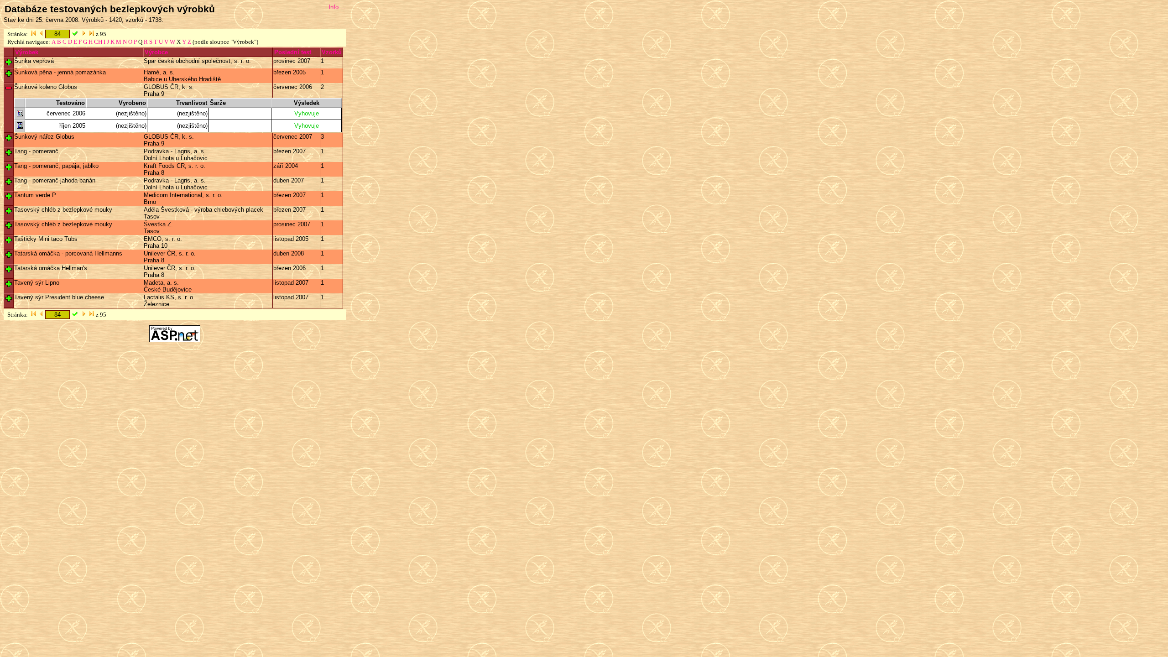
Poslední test (292, 52)
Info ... (337, 7)
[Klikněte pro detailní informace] (20, 115)
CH (98, 41)
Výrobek (26, 52)
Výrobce (156, 52)
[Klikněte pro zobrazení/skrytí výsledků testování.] (9, 62)
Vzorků (332, 52)
